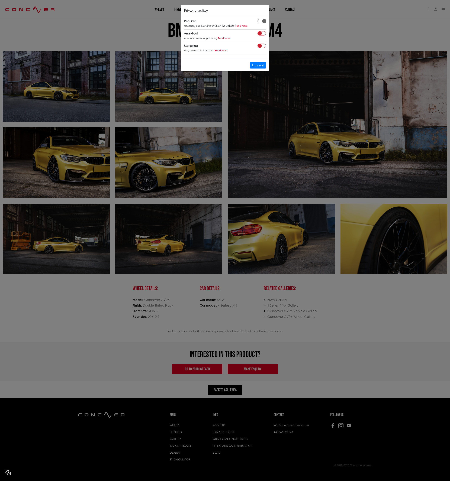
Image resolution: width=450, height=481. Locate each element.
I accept (258, 65)
